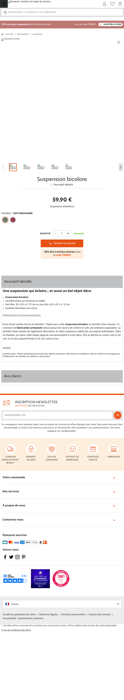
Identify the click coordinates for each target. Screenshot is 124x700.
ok (117, 415)
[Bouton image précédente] (3, 167)
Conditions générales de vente (19, 614)
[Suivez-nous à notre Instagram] (17, 559)
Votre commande (14, 477)
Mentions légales (48, 614)
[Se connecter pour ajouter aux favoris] (118, 43)
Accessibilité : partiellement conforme (23, 618)
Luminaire (37, 34)
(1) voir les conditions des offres (16, 630)
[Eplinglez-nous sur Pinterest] (23, 559)
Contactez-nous (13, 520)
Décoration (22, 34)
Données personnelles (73, 614)
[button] (62, 604)
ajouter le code (112, 25)
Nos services (11, 491)
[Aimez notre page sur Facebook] (5, 559)
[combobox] (62, 12)
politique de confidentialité (61, 431)
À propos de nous (14, 505)
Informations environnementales (22, 315)
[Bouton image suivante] (121, 167)
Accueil (9, 34)
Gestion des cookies (99, 614)
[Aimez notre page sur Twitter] (11, 559)
